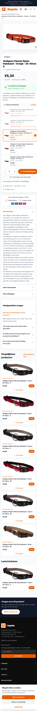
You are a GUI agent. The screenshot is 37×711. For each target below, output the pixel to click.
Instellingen (18, 707)
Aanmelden (18, 656)
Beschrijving (8, 211)
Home (3, 14)
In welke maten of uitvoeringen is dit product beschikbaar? (16, 335)
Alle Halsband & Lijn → (28, 355)
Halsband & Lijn (14, 14)
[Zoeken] (31, 9)
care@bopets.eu (19, 636)
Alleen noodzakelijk (18, 702)
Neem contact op (10, 612)
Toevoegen (19, 390)
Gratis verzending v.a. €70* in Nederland (18, 1)
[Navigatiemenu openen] (21, 9)
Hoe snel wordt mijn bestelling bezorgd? (14, 342)
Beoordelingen (9, 294)
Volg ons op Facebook (9, 640)
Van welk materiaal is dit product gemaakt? (15, 327)
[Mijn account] (34, 9)
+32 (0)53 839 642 (7, 636)
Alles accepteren (18, 697)
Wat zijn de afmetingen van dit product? (14, 314)
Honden (7, 14)
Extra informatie (9, 287)
